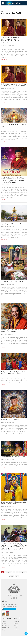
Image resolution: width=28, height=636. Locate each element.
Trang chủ (3, 8)
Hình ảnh (16, 623)
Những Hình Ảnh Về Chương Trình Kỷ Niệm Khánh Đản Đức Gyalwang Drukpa (14, 372)
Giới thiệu (4, 623)
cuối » (17, 576)
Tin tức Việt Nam (5, 625)
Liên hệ (3, 631)
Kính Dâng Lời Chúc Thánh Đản (10, 419)
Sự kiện (3, 629)
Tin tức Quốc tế (5, 627)
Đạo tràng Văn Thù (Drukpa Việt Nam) (12, 281)
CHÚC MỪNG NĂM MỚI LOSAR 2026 (13, 457)
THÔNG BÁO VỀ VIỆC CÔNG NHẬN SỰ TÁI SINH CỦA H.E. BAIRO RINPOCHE (13, 84)
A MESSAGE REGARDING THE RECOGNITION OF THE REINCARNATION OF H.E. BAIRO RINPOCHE (11, 40)
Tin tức (8, 8)
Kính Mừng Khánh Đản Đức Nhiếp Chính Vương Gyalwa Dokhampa (13, 330)
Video (15, 627)
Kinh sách (16, 629)
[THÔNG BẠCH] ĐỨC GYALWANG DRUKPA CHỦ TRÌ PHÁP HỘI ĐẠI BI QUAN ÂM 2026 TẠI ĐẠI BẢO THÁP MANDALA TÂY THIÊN (12, 179)
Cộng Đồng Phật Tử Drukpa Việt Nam (12, 224)
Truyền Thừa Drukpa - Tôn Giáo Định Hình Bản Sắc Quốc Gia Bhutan (13, 502)
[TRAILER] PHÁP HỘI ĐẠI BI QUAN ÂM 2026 (14, 125)
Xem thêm (3, 59)
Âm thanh (16, 625)
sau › (12, 576)
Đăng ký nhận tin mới (9, 608)
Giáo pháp (16, 621)
